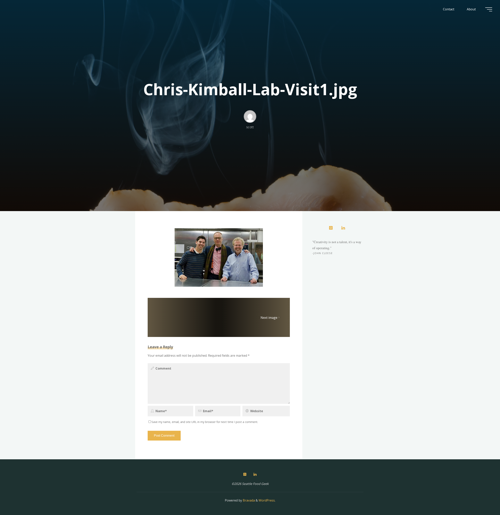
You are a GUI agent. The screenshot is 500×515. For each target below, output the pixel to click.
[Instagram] (330, 228)
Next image (269, 317)
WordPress (267, 500)
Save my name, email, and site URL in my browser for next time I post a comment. (205, 422)
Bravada (248, 500)
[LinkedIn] (343, 228)
